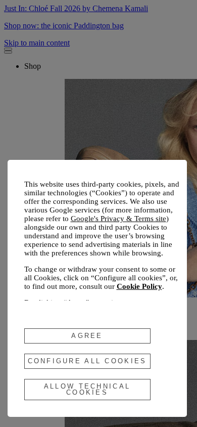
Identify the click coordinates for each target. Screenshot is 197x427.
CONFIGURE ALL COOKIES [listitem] (87, 361)
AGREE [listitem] (87, 335)
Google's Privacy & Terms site (118, 219)
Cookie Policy (139, 286)
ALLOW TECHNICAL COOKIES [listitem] (87, 389)
